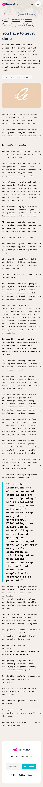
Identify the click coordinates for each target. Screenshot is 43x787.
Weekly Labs (9, 14)
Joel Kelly (9, 77)
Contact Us (26, 756)
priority (16, 19)
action (32, 14)
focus (21, 14)
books (30, 25)
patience (8, 25)
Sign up (15, 756)
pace (6, 19)
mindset (19, 25)
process (28, 19)
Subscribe (29, 766)
